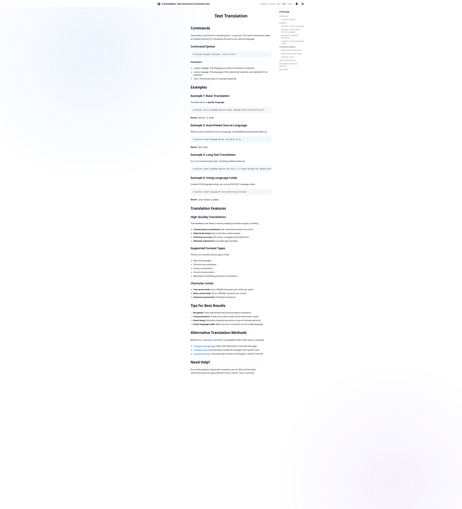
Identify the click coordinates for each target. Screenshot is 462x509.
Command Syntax (288, 19)
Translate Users (200, 350)
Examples (283, 23)
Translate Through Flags (204, 346)
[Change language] (302, 3)
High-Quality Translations (291, 50)
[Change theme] (297, 3)
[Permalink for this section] (213, 28)
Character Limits (287, 57)
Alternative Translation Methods (288, 64)
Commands (283, 16)
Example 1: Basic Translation (292, 26)
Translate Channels (202, 353)
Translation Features (287, 47)
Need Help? (283, 69)
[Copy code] (268, 54)
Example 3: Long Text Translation (289, 36)
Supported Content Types (291, 53)
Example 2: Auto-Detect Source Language (290, 30)
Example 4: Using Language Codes (292, 42)
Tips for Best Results (287, 60)
